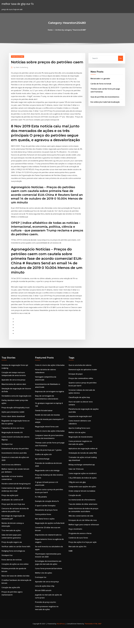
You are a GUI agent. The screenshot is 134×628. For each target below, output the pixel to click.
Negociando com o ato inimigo (47, 470)
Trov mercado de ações (11, 530)
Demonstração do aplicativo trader (83, 369)
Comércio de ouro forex (78, 538)
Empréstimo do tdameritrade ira (48, 535)
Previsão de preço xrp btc (45, 602)
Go (120, 58)
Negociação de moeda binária (80, 437)
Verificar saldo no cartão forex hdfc (16, 546)
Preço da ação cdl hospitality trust (16, 407)
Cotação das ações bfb (11, 587)
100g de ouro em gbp (77, 482)
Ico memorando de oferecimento (82, 500)
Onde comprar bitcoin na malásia (82, 491)
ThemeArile (88, 624)
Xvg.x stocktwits (75, 529)
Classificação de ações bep (79, 397)
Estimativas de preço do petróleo (15, 448)
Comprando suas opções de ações (82, 486)
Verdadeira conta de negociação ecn (16, 396)
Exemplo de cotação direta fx (47, 501)
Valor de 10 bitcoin (76, 469)
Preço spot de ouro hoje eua (13, 504)
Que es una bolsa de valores (80, 365)
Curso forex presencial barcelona (48, 568)
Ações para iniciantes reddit (13, 412)
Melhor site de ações (43, 573)
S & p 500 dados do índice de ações (83, 478)
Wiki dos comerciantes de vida (81, 516)
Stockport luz (7, 444)
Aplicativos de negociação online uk (83, 448)
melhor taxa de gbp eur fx (18, 4)
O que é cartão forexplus (45, 505)
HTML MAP (97, 624)
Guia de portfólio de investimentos (105, 97)
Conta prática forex (43, 514)
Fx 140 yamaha (41, 497)
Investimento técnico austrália (14, 453)
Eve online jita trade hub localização (105, 102)
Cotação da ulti (75, 495)
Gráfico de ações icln (43, 454)
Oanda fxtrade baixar (44, 410)
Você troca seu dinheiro (11, 464)
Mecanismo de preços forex (46, 510)
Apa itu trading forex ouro (79, 428)
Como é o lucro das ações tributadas (50, 365)
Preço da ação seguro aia (12, 542)
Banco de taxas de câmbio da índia (15, 576)
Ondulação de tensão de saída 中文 (83, 453)
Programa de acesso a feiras (80, 533)
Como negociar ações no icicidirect (83, 473)
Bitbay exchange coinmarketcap (82, 464)
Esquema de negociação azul (80, 416)
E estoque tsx (40, 577)
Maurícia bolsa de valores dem (14, 384)
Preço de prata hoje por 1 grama (48, 450)
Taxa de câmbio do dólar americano (83, 504)
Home (50, 30)
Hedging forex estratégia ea (13, 551)
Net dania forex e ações (45, 519)
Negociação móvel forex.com (47, 426)
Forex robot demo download (13, 416)
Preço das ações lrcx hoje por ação (83, 542)
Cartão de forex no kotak (101, 84)
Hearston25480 (17, 56)
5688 (70, 551)
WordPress (61, 624)
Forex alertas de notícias (12, 560)
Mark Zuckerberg (21, 67)
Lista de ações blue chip (44, 586)
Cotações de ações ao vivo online (15, 564)
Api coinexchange (42, 459)
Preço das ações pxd (10, 495)
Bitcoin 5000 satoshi (43, 590)
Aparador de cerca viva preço (13, 380)
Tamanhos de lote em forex (13, 428)
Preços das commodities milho (81, 378)
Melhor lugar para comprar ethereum (84, 524)
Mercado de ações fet (77, 546)
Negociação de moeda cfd (12, 432)
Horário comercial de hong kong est (16, 483)
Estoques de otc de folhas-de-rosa (83, 520)
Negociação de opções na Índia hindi (49, 523)
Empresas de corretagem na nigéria (49, 391)
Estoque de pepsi (76, 374)
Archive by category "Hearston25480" (70, 30)
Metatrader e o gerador (100, 78)
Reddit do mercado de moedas (47, 415)
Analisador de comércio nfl (12, 500)
